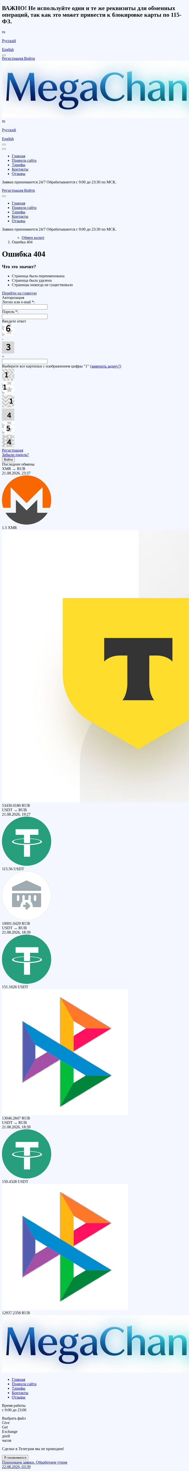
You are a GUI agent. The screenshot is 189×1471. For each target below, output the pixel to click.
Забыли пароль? (15, 455)
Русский (9, 41)
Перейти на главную (19, 293)
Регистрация (12, 450)
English (8, 49)
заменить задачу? (105, 366)
